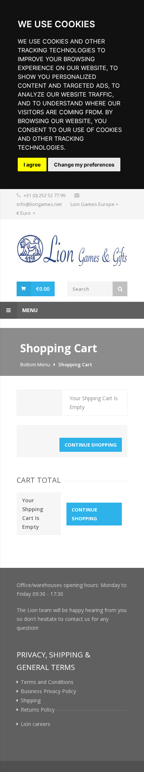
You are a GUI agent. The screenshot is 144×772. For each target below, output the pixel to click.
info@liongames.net (39, 204)
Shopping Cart (75, 364)
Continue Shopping (91, 444)
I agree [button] (32, 164)
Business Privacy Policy (48, 691)
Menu (29, 310)
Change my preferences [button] (84, 164)
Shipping (31, 700)
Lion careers (35, 724)
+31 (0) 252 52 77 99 (44, 195)
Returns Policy (38, 709)
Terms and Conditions (47, 682)
